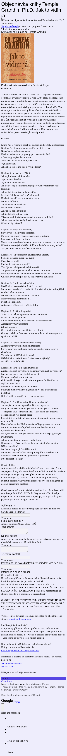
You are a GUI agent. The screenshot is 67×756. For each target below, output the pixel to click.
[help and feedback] (2, 707)
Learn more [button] (47, 26)
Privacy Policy (20, 689)
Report (36, 695)
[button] (33, 678)
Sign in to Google (10, 26)
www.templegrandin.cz (20, 619)
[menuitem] (36, 722)
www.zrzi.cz (7, 666)
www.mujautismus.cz (11, 663)
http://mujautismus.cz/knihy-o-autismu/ (20, 650)
